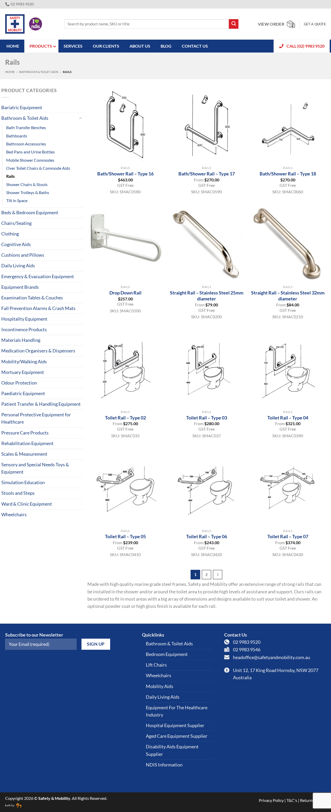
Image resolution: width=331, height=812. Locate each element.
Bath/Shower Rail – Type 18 (288, 173)
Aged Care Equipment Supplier (176, 736)
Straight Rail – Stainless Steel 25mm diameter (206, 295)
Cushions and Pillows (22, 255)
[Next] (217, 574)
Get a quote (315, 24)
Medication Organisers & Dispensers (38, 350)
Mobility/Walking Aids (24, 361)
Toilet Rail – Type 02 (125, 417)
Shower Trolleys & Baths (27, 192)
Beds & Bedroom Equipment (29, 212)
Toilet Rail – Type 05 (125, 536)
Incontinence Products (24, 329)
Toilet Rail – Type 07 (287, 536)
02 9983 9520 (246, 642)
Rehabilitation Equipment (27, 443)
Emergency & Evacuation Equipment (37, 276)
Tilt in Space (16, 200)
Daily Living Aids (18, 265)
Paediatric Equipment (23, 393)
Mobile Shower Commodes (30, 160)
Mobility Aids (159, 686)
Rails (10, 176)
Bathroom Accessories (26, 143)
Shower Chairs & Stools (27, 184)
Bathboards (16, 135)
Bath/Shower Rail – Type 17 (206, 173)
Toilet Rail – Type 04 (287, 417)
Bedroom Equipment (167, 654)
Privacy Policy (271, 800)
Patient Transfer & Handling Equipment (41, 404)
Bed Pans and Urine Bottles (30, 151)
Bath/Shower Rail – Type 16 (125, 173)
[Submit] (233, 24)
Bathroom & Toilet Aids (38, 72)
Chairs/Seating (16, 223)
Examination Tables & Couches (32, 297)
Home (10, 72)
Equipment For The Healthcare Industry (176, 711)
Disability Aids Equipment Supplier (172, 750)
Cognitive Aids (16, 244)
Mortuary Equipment (22, 372)
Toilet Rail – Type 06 (206, 536)
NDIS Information (164, 764)
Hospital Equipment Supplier (175, 725)
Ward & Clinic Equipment (26, 504)
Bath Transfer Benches (26, 127)
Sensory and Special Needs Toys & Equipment (35, 468)
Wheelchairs (14, 514)
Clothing (10, 234)
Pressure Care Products (25, 432)
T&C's (292, 800)
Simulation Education (23, 482)
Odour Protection (19, 383)
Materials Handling (20, 340)
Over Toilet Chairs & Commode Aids (38, 168)
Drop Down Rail (125, 293)
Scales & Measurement (24, 454)
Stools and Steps (18, 493)
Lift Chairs (156, 665)
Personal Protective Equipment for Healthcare (36, 418)
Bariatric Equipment (21, 107)
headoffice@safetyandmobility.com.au (271, 657)
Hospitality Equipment (24, 319)
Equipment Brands (20, 287)
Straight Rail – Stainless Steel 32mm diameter (288, 295)
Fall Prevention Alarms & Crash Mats (38, 308)
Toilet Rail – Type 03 (206, 417)
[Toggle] (80, 118)
